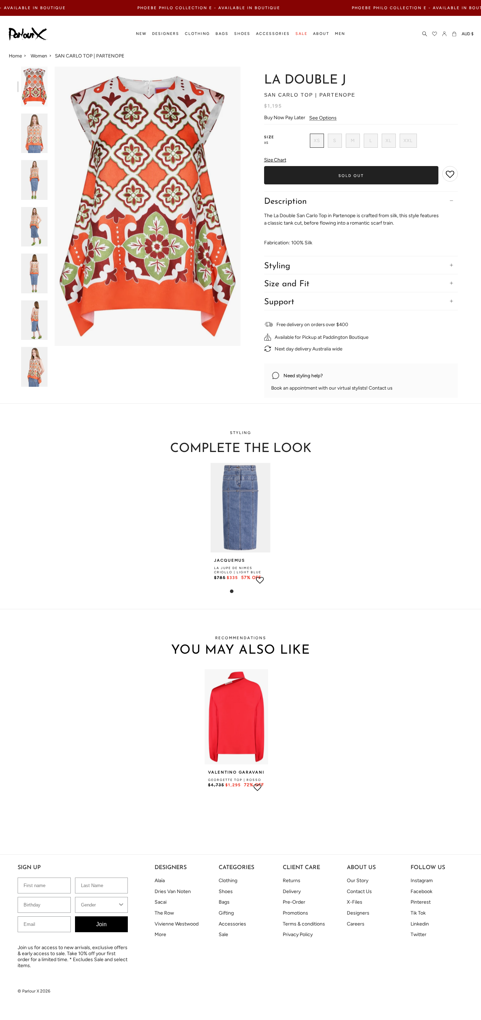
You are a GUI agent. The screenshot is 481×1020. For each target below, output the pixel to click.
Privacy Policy (298, 934)
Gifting (226, 913)
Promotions (295, 913)
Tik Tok (418, 913)
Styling (277, 266)
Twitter (418, 934)
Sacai (161, 902)
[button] (141, 34)
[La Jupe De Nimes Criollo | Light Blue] (240, 507)
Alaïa (160, 881)
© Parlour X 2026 (34, 991)
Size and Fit (287, 284)
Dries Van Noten (173, 891)
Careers (355, 924)
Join (101, 924)
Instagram (422, 881)
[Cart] (454, 34)
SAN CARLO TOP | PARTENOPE (89, 56)
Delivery (292, 891)
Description (285, 201)
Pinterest (421, 902)
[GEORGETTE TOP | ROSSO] (236, 716)
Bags (224, 902)
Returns (291, 881)
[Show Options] (121, 904)
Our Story (357, 881)
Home (15, 56)
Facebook (421, 891)
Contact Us (359, 891)
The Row (164, 913)
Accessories (232, 924)
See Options (323, 118)
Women (39, 56)
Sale (223, 934)
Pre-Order (294, 902)
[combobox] (99, 904)
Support (279, 302)
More (160, 934)
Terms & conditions (304, 924)
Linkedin (420, 924)
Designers (358, 913)
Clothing (228, 881)
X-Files (354, 902)
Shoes (226, 891)
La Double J (305, 80)
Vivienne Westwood (177, 924)
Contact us (380, 388)
